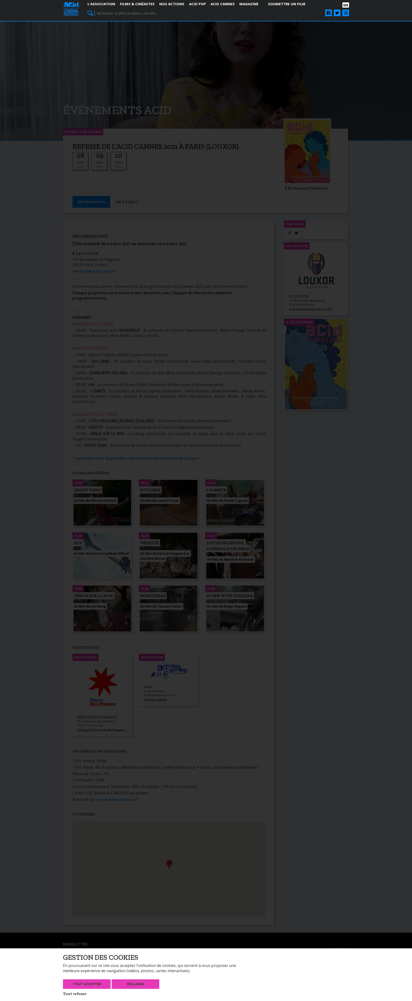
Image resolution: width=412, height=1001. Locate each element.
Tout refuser (75, 993)
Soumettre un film (286, 3)
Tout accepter (87, 984)
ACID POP (197, 3)
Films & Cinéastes (137, 3)
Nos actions (171, 3)
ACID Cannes (223, 3)
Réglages (135, 984)
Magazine (248, 3)
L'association (101, 3)
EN (345, 5)
